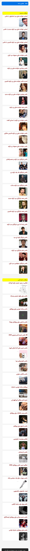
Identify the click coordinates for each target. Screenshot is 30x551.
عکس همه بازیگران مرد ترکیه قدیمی (17, 211)
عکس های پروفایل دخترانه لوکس (18, 530)
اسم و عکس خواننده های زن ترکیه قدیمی (16, 81)
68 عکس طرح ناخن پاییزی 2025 (18, 335)
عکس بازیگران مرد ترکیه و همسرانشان (16, 159)
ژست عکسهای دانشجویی (20, 491)
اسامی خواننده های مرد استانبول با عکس (16, 16)
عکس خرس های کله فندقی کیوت (18, 348)
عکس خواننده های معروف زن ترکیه (17, 146)
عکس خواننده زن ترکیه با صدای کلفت (17, 120)
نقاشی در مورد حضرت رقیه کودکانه (18, 283)
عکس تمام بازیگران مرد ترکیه (19, 250)
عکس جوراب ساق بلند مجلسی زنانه (17, 478)
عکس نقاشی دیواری (21, 374)
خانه (26, 3)
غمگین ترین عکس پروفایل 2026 (18, 465)
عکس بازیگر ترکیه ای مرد (20, 237)
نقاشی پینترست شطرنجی (20, 439)
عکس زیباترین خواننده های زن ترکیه (17, 68)
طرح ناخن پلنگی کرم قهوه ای (19, 400)
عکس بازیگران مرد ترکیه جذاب (19, 185)
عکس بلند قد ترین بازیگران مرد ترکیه (17, 224)
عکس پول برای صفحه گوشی (19, 504)
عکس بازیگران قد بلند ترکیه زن (18, 172)
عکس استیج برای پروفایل (20, 426)
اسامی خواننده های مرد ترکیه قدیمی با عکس (15, 42)
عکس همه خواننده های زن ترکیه (18, 107)
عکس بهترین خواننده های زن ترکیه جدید (16, 94)
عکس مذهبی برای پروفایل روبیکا (18, 322)
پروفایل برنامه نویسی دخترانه (19, 387)
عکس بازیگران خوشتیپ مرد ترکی (18, 263)
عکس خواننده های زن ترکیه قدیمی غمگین (15, 133)
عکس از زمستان (23, 452)
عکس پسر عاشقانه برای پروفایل (18, 413)
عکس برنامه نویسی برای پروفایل (18, 309)
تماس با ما (21, 3)
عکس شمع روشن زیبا (21, 361)
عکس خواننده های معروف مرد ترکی (17, 55)
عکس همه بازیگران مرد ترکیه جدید (17, 198)
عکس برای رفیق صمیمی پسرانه (18, 296)
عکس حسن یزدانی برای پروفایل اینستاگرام (15, 517)
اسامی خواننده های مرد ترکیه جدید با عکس (15, 29)
